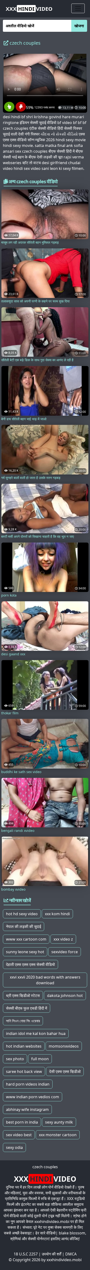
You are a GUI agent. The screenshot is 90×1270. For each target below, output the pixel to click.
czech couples (45, 1166)
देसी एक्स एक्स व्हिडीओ (65, 1071)
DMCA (71, 1254)
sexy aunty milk (59, 1122)
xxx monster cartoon (58, 1134)
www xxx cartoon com (26, 939)
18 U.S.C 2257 (26, 1254)
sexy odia (14, 1147)
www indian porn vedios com (32, 1096)
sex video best (19, 1134)
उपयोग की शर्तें (51, 1254)
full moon (40, 1058)
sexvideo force (64, 951)
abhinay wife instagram (27, 1109)
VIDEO (29, 8)
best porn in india (22, 1122)
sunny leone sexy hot (25, 951)
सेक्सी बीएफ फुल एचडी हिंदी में (26, 1008)
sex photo (15, 1058)
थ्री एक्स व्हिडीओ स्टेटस (23, 995)
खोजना (79, 25)
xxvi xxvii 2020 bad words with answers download (45, 979)
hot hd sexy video (22, 913)
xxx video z (63, 939)
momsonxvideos (64, 1046)
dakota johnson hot (65, 995)
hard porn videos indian (27, 1084)
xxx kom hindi (57, 913)
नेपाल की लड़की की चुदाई (23, 926)
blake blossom (72, 1233)
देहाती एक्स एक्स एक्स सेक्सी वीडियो (30, 964)
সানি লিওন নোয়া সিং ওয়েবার (23, 1020)
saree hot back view (24, 1071)
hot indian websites (24, 1046)
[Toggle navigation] (78, 8)
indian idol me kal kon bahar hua (36, 1033)
